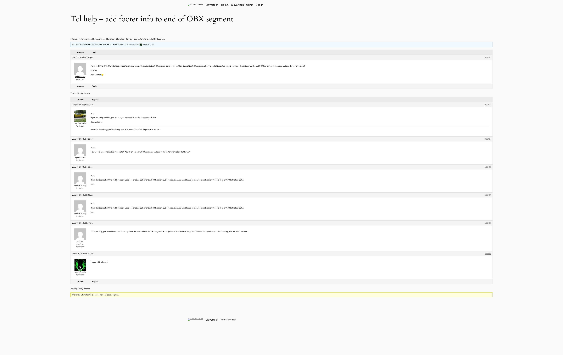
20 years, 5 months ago (126, 44)
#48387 (488, 57)
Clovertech (212, 4)
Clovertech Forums (79, 39)
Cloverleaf (110, 39)
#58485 (488, 167)
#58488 (488, 254)
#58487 (488, 223)
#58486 (488, 195)
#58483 (488, 105)
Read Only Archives (96, 39)
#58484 (488, 139)
